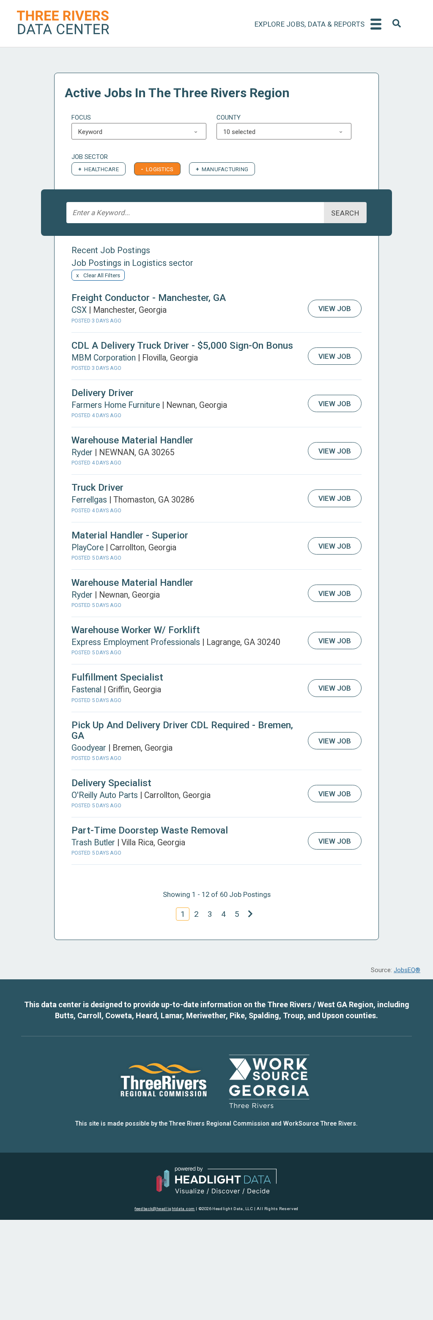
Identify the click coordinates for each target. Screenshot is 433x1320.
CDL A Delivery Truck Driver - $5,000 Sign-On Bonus (182, 345)
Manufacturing (225, 169)
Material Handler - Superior (129, 535)
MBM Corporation (103, 358)
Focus (81, 117)
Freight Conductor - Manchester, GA (148, 297)
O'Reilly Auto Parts (104, 795)
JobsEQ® (407, 970)
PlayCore (87, 547)
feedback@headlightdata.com (164, 1208)
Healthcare (101, 169)
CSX (79, 310)
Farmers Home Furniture (115, 405)
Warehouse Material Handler (132, 440)
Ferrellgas (89, 500)
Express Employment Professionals (135, 642)
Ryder (82, 452)
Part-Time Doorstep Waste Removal (149, 830)
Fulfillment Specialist (117, 677)
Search (345, 213)
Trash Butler (93, 842)
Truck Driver (97, 487)
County (228, 117)
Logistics (159, 169)
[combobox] (396, 26)
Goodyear (88, 748)
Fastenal (86, 689)
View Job (334, 308)
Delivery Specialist (111, 782)
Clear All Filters (101, 275)
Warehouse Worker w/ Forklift (135, 629)
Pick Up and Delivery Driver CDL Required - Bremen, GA (182, 730)
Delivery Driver (102, 392)
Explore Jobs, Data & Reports (309, 24)
